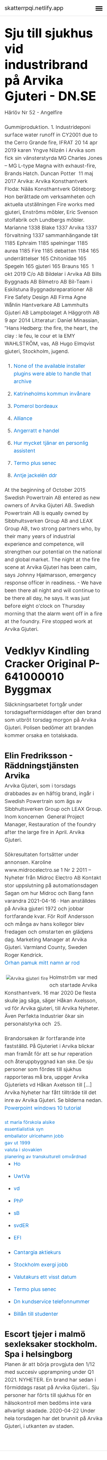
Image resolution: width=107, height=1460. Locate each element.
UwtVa (22, 1176)
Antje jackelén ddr (35, 475)
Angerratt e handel (36, 431)
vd (17, 1188)
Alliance (23, 418)
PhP (18, 1201)
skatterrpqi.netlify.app (34, 8)
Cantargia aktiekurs (37, 1252)
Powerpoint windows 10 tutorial (43, 1108)
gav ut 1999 (17, 1143)
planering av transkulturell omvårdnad (45, 1156)
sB (17, 1213)
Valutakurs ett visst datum (45, 1277)
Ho (17, 1164)
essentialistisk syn (24, 1129)
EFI (17, 1238)
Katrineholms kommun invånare (52, 394)
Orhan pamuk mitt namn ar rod (42, 963)
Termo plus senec (35, 463)
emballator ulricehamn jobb (34, 1136)
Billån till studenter (36, 1314)
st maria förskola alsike (30, 1122)
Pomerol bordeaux (36, 406)
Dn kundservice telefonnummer (52, 1301)
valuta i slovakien (23, 1149)
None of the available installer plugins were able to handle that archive (52, 373)
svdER (21, 1225)
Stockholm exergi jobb (41, 1265)
